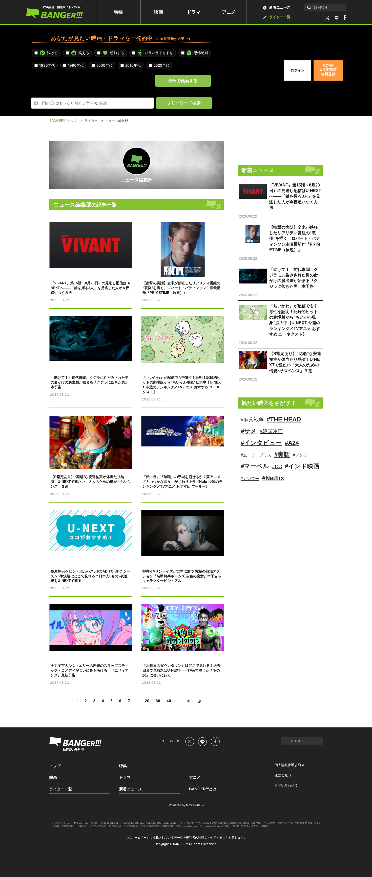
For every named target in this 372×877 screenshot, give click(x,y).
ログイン (298, 70)
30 (158, 701)
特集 (118, 12)
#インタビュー (261, 442)
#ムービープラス (256, 455)
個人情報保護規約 (288, 765)
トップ (55, 766)
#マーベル (255, 466)
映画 (158, 12)
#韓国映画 (271, 431)
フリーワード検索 (184, 102)
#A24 (292, 442)
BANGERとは (202, 789)
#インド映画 (302, 466)
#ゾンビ (300, 455)
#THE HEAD (284, 419)
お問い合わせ (284, 785)
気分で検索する (183, 80)
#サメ (249, 431)
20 (147, 701)
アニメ (229, 12)
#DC (277, 466)
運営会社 (281, 775)
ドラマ (193, 12)
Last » (197, 701)
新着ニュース (280, 7)
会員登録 (328, 70)
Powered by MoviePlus (184, 805)
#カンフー (250, 479)
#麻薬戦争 (252, 419)
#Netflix (273, 478)
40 (169, 701)
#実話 (282, 454)
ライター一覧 (280, 17)
